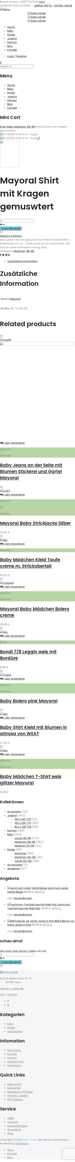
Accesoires (14, 811)
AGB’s (10, 1118)
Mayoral (15, 299)
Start (3, 127)
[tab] (41, 261)
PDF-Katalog (15, 1099)
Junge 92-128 (23, 861)
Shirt (44, 951)
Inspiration (22, 1143)
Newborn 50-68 (24, 846)
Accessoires (14, 865)
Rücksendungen (17, 1126)
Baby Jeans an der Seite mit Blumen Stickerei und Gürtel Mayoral (31, 471)
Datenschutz (15, 1061)
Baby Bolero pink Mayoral (29, 701)
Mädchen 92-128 (25, 857)
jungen (8, 951)
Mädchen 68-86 (24, 127)
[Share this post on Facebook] (1, 255)
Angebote (13, 868)
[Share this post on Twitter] (3, 255)
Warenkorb (14, 1129)
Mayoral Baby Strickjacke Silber (35, 523)
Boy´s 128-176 (23, 827)
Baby (10, 31)
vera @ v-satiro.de (11, 988)
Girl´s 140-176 (23, 819)
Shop (10, 1133)
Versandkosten (22, 898)
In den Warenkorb (10, 228)
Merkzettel (14, 1088)
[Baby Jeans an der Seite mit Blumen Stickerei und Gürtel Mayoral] (37, 344)
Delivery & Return (11, 236)
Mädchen (21, 853)
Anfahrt (12, 1058)
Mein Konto (14, 1084)
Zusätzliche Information (22, 261)
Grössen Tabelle (17, 1095)
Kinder (11, 35)
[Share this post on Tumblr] (9, 255)
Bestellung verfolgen (20, 1092)
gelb (2, 951)
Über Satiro (14, 1050)
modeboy (32, 951)
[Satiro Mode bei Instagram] (8, 1005)
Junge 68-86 (23, 838)
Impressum (14, 1065)
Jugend (12, 38)
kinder (15, 951)
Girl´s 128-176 (23, 823)
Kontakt (12, 50)
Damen (12, 42)
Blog (10, 46)
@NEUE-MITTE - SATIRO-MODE (53, 5)
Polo (39, 951)
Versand (12, 1122)
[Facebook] (8, 1001)
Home (11, 27)
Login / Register (17, 56)
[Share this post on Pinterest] (6, 255)
